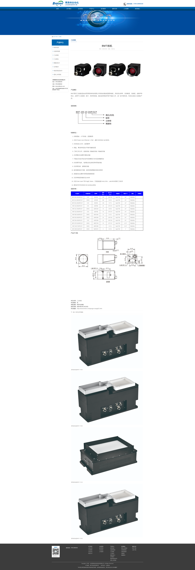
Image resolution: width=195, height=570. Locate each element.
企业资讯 (80, 8)
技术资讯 (101, 548)
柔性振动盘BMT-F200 (77, 538)
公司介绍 (90, 548)
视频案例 (123, 555)
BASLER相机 (79, 312)
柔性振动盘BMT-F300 (77, 425)
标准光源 (56, 47)
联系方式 (90, 553)
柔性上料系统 (57, 74)
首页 (57, 8)
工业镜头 (56, 59)
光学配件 (56, 66)
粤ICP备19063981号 (94, 565)
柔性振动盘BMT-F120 (77, 482)
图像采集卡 (57, 63)
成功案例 (103, 8)
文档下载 (134, 549)
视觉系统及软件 (58, 70)
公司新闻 (101, 551)
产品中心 (91, 8)
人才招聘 (126, 8)
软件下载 (134, 548)
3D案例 (122, 553)
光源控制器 (57, 51)
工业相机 (59, 36)
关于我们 (68, 8)
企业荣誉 (90, 549)
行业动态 (101, 549)
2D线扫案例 (123, 551)
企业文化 (90, 551)
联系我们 (137, 8)
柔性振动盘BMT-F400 (77, 369)
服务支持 (114, 8)
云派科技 (108, 565)
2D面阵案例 (123, 549)
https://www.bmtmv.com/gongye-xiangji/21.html (89, 308)
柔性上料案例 (124, 548)
